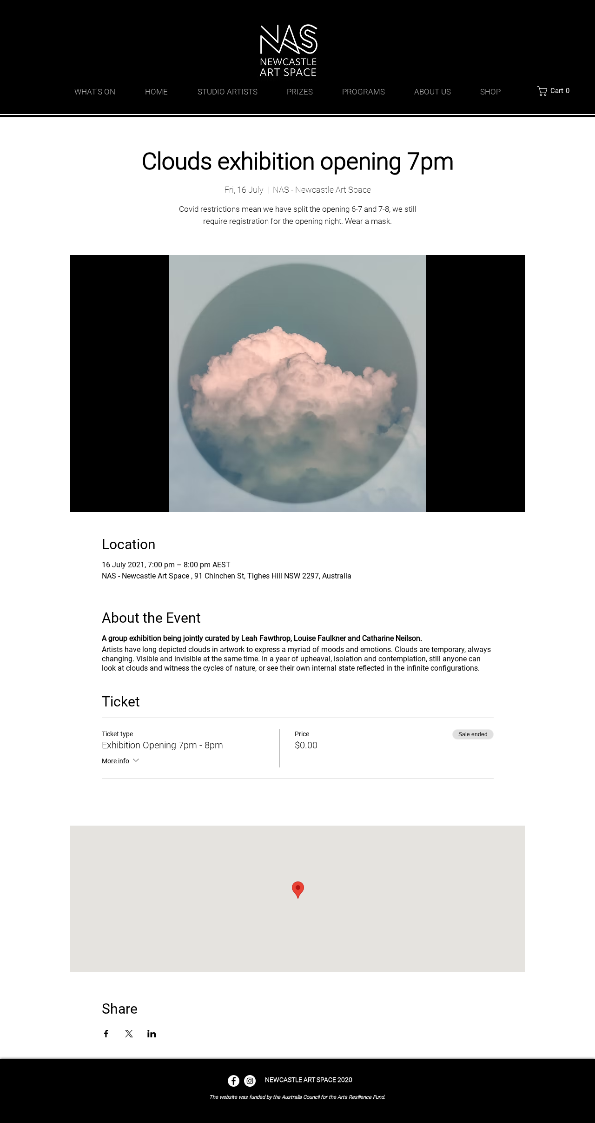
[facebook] (483, 11)
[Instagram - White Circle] (250, 1081)
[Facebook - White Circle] (233, 1081)
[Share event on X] (129, 1033)
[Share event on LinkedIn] (151, 1033)
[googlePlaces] (469, 11)
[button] (556, 91)
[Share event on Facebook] (106, 1033)
